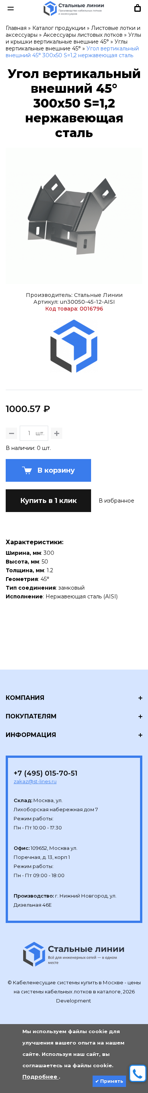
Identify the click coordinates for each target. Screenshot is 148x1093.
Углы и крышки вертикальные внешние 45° (73, 38)
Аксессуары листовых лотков (83, 34)
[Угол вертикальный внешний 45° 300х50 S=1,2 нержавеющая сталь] (74, 216)
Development (74, 1001)
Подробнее (40, 1076)
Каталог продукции (58, 28)
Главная (16, 28)
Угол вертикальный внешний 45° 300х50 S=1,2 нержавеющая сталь (72, 52)
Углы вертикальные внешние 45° (67, 45)
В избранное (116, 500)
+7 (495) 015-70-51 (45, 773)
